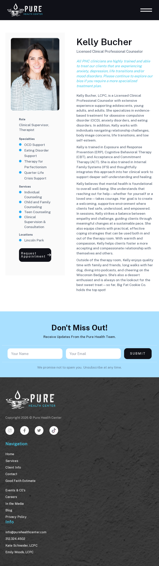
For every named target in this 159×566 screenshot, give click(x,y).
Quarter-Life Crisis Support (35, 175)
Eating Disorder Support (36, 153)
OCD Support (34, 145)
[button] (35, 255)
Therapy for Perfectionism (35, 164)
